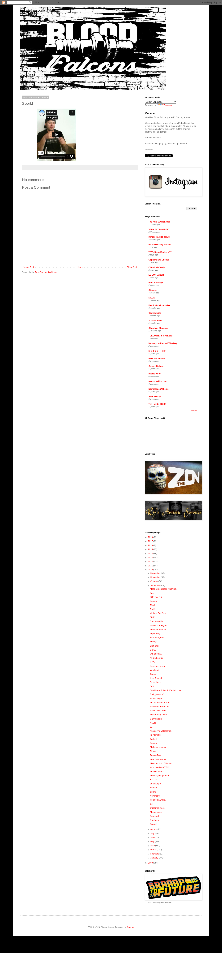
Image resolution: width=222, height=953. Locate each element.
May (152, 841)
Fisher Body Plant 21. (160, 714)
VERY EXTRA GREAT (158, 229)
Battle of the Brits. (158, 711)
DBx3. (153, 650)
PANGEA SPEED (156, 358)
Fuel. (152, 593)
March (153, 849)
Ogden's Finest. (157, 808)
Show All (194, 410)
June (153, 837)
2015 (150, 549)
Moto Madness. (157, 771)
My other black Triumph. (161, 763)
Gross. (153, 674)
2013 (150, 557)
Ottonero (152, 290)
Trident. (153, 739)
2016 (150, 545)
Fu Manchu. (155, 735)
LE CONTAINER (156, 275)
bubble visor (154, 374)
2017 (150, 541)
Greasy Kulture (156, 366)
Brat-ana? (154, 646)
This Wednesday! (158, 759)
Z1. (151, 727)
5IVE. (152, 617)
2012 (150, 561)
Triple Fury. (155, 633)
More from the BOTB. (160, 702)
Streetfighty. (155, 682)
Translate (168, 105)
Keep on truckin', (158, 666)
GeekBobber (154, 313)
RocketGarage (155, 282)
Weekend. (155, 670)
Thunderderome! (158, 629)
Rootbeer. (154, 820)
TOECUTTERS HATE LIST (160, 336)
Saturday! (154, 601)
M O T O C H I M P (156, 351)
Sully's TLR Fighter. (159, 625)
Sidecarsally (154, 396)
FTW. (152, 662)
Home (80, 267)
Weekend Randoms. (159, 706)
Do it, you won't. (157, 694)
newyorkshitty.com (157, 381)
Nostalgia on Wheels (158, 389)
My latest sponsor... (159, 747)
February (154, 854)
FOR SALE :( (156, 597)
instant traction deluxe (159, 237)
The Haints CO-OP (157, 404)
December (155, 573)
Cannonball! (156, 719)
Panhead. (154, 816)
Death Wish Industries (159, 305)
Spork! (153, 792)
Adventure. (155, 796)
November (155, 577)
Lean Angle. (155, 784)
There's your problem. (160, 775)
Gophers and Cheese (158, 260)
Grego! (153, 824)
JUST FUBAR (155, 320)
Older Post (132, 267)
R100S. (153, 779)
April (152, 845)
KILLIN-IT (152, 298)
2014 (150, 553)
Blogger (130, 927)
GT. (151, 804)
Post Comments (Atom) (46, 272)
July (152, 833)
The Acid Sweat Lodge (159, 222)
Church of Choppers (158, 328)
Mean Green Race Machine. (163, 589)
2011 (150, 566)
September (155, 585)
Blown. (153, 751)
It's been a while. (158, 800)
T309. (152, 605)
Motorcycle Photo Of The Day (162, 343)
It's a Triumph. (156, 678)
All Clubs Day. (156, 658)
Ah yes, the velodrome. (161, 731)
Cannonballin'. (157, 621)
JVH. (152, 686)
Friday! (153, 641)
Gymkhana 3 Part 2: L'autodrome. (165, 690)
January (154, 858)
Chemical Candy (156, 267)
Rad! (152, 609)
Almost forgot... (157, 698)
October (154, 581)
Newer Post (28, 267)
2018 (150, 537)
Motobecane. (156, 812)
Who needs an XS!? (159, 767)
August (153, 829)
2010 (150, 570)
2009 (150, 863)
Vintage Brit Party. (158, 613)
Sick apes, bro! (157, 637)
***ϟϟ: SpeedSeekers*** (160, 252)
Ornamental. (156, 654)
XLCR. (153, 723)
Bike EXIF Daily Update (159, 244)
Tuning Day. (155, 755)
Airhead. (154, 788)
